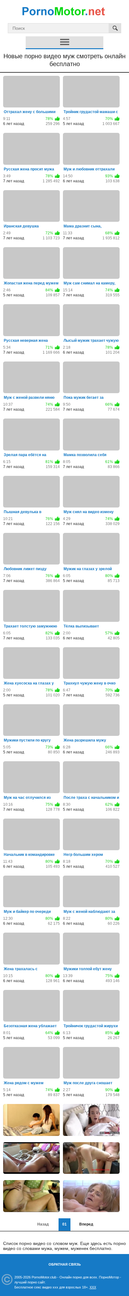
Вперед (86, 1224)
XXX (93, 1287)
